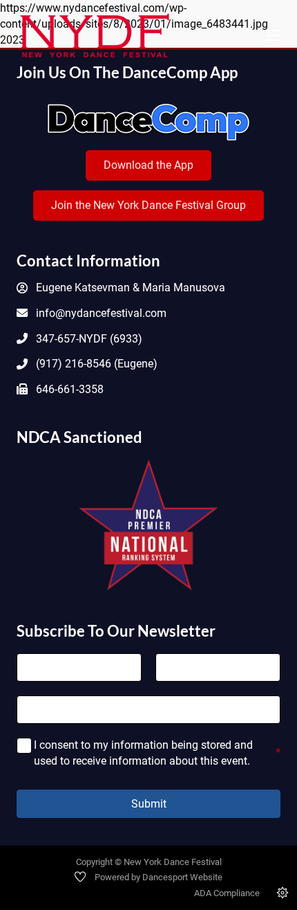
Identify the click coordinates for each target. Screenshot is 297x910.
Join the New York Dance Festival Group (148, 205)
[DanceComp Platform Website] (148, 122)
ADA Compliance (227, 893)
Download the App (148, 165)
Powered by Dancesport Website (158, 877)
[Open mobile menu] (273, 35)
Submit (148, 803)
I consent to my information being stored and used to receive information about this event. (157, 752)
